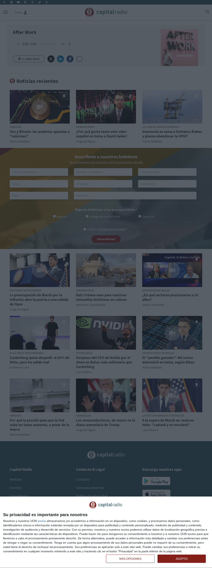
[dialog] (106, 532)
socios (42, 520)
